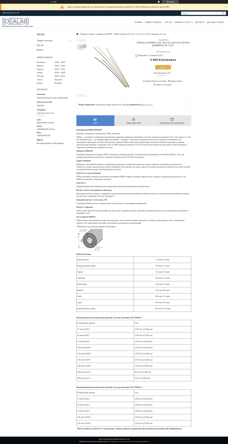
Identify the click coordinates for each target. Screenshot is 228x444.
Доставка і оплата (215, 22)
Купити (163, 67)
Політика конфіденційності (139, 441)
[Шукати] (223, 13)
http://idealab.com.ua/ (45, 122)
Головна (138, 22)
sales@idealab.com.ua (46, 129)
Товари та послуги (45, 40)
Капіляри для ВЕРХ (104, 34)
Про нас (168, 22)
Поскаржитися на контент (118, 441)
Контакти (199, 22)
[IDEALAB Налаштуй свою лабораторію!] (15, 21)
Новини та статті (183, 22)
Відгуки (40, 49)
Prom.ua (127, 439)
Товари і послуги (153, 22)
